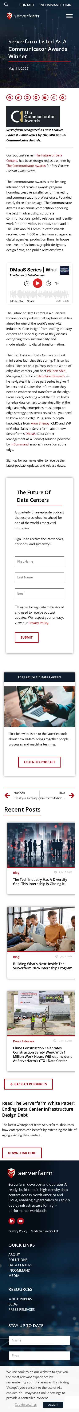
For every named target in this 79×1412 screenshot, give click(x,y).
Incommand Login (56, 5)
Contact (26, 5)
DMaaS (30, 433)
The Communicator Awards (26, 165)
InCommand (20, 444)
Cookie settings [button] (26, 1404)
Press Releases (23, 1041)
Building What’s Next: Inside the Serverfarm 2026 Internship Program (42, 965)
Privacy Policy (38, 623)
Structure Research (51, 376)
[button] (9, 97)
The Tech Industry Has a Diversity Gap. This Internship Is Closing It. (40, 881)
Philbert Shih (56, 371)
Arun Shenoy (40, 423)
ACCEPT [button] (53, 1404)
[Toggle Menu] (69, 16)
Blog (16, 873)
